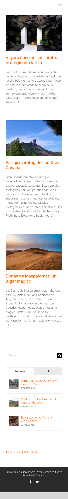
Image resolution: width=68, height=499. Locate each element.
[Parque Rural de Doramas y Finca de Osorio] (14, 381)
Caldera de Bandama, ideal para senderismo (38, 400)
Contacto (40, 475)
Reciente (20, 371)
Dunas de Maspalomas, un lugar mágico (31, 279)
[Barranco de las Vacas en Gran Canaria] (14, 418)
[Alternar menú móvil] (60, 6)
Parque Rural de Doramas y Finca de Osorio (39, 382)
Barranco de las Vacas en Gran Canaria (37, 419)
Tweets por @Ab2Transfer (22, 452)
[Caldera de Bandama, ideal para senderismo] (14, 399)
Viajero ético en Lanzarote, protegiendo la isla (31, 60)
